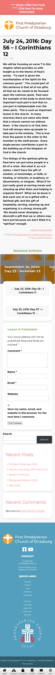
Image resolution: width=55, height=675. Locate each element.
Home (4, 674)
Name (12, 371)
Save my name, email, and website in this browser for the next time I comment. (27, 413)
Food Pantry (27, 611)
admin (49, 237)
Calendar (23, 674)
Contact (41, 674)
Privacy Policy (27, 664)
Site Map (27, 615)
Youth (27, 588)
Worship (13, 674)
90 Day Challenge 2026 (23, 464)
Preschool (27, 592)
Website (12, 393)
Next (52, 269)
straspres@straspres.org (27, 563)
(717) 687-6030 (27, 561)
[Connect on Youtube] (31, 549)
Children (27, 585)
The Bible (27, 605)
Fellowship (27, 595)
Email (11, 382)
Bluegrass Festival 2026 (23, 480)
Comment (14, 350)
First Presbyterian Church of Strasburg (27, 25)
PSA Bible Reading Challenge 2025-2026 (33, 234)
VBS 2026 (14, 485)
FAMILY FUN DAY (19, 474)
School (32, 674)
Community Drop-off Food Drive (28, 469)
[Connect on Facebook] (24, 549)
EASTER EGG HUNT (33, 511)
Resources (27, 608)
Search (7, 433)
